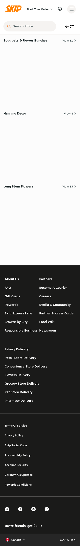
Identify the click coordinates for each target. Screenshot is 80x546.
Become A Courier (53, 287)
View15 (67, 186)
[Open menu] (71, 9)
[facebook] (21, 513)
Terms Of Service (16, 425)
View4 (68, 113)
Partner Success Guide (56, 313)
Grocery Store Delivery (22, 383)
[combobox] (33, 26)
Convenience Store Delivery (26, 366)
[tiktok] (48, 513)
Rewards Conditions (18, 484)
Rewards (11, 304)
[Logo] (14, 9)
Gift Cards (12, 296)
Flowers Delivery (17, 375)
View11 (67, 40)
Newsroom (47, 330)
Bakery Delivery (17, 349)
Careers (45, 296)
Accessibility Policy (18, 455)
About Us (12, 279)
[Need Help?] (60, 9)
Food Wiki (47, 322)
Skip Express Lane (18, 313)
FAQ (8, 287)
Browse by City (16, 322)
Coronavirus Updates (18, 475)
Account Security (16, 465)
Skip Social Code (16, 445)
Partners (45, 279)
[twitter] (8, 513)
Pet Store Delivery (18, 392)
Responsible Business (21, 330)
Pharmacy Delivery (19, 400)
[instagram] (34, 513)
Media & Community (55, 304)
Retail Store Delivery (20, 358)
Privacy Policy (14, 435)
